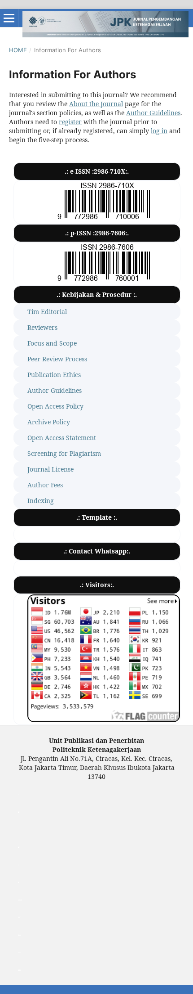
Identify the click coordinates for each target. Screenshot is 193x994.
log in (159, 130)
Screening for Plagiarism (64, 453)
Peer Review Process (57, 359)
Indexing (40, 500)
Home (18, 50)
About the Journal (96, 103)
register (70, 121)
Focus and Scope (52, 343)
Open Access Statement (61, 437)
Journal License (50, 469)
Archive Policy (48, 422)
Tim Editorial (47, 311)
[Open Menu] (9, 18)
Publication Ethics (54, 374)
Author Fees (45, 485)
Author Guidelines (153, 112)
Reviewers (42, 327)
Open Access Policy (55, 406)
